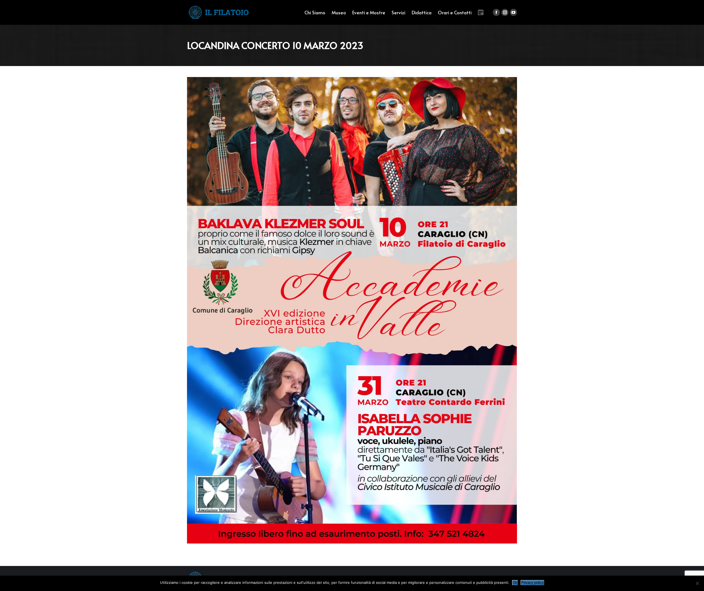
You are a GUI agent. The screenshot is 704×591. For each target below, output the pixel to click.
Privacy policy (532, 583)
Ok (515, 583)
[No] (697, 583)
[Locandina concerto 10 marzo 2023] (352, 310)
